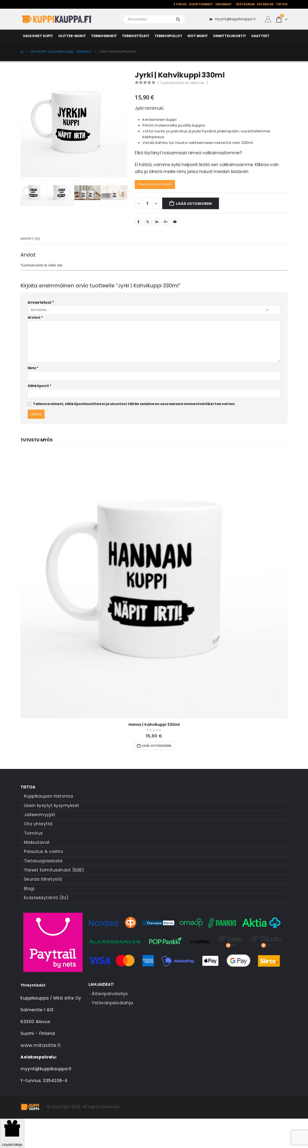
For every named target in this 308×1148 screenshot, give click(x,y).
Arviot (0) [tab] (30, 238)
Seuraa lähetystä (43, 879)
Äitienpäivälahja (110, 994)
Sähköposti (39, 385)
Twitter (148, 222)
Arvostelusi (41, 302)
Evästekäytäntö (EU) (46, 898)
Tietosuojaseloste (43, 861)
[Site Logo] (56, 19)
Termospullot (168, 35)
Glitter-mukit (72, 35)
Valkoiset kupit (38, 35)
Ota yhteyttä (38, 824)
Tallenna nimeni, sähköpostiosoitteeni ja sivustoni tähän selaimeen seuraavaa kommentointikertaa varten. (134, 403)
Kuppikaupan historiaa (48, 796)
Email (175, 222)
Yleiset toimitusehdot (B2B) (54, 870)
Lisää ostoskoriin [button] (156, 746)
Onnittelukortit (229, 35)
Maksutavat (37, 842)
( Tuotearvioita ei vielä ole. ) (182, 82)
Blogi (29, 888)
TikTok (282, 4)
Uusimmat (223, 4)
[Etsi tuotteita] (178, 19)
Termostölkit (135, 35)
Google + (166, 222)
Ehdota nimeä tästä (155, 184)
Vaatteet (260, 35)
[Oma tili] (268, 19)
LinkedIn (157, 222)
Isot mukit (197, 35)
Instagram (245, 4)
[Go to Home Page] (21, 52)
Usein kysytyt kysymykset (51, 805)
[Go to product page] (154, 584)
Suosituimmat (201, 4)
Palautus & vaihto (43, 851)
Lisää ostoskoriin (194, 203)
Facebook (265, 4)
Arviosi (35, 317)
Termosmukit (104, 35)
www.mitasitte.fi (40, 1045)
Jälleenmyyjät (39, 815)
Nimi (33, 368)
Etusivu (180, 4)
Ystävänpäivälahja (112, 1003)
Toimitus (33, 833)
